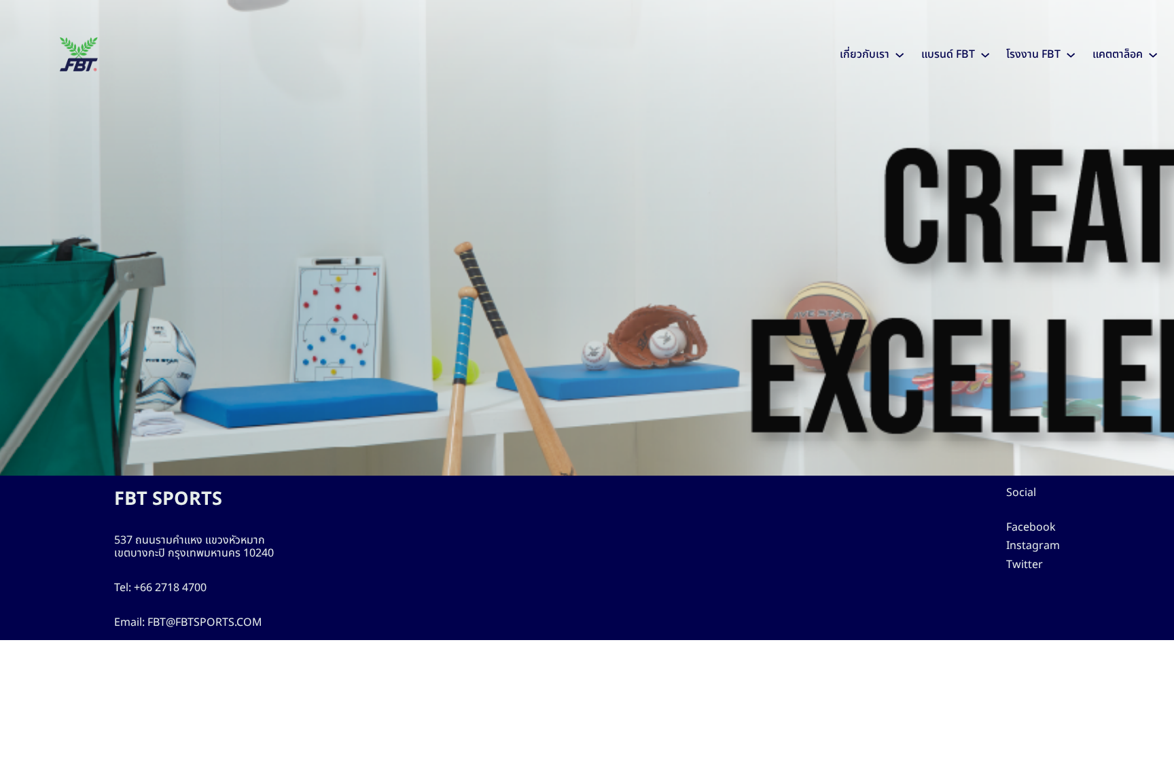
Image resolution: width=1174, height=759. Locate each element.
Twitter (1024, 565)
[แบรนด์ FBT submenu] (985, 54)
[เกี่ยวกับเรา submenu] (899, 54)
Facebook (1031, 527)
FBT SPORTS (168, 499)
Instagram (1033, 545)
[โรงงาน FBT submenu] (1070, 54)
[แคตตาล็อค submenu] (1153, 54)
